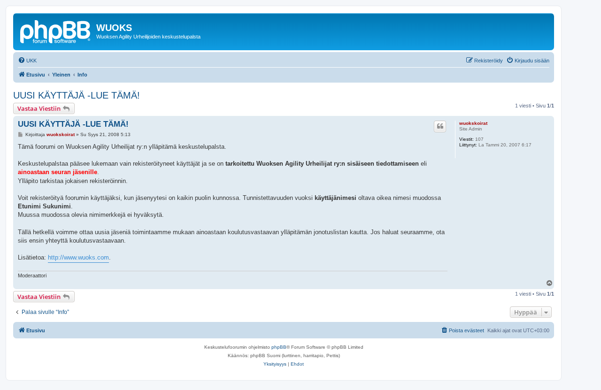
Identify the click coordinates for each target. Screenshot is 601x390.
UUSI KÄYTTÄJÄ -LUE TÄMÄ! (76, 95)
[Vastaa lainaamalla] (440, 126)
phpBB (278, 347)
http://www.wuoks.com (78, 257)
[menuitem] (27, 60)
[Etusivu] (55, 30)
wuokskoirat (473, 123)
